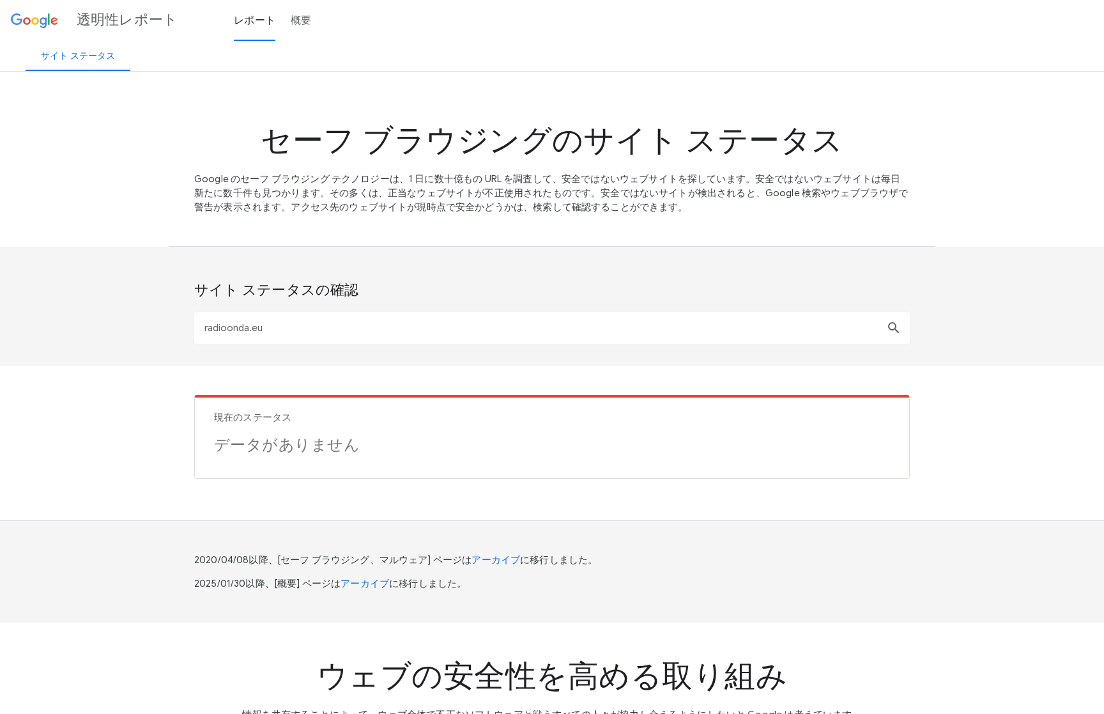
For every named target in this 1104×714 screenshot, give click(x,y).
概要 (301, 20)
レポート (254, 20)
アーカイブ (495, 560)
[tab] (78, 55)
